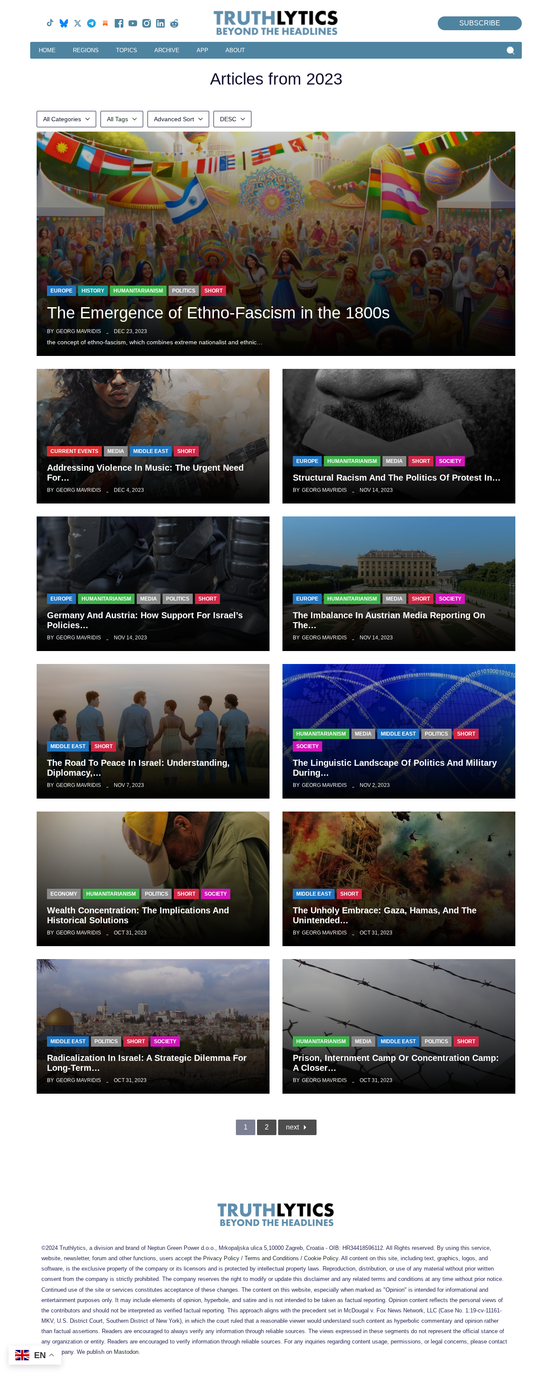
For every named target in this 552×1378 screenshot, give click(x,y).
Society (450, 461)
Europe (61, 291)
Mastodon (126, 1352)
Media (115, 451)
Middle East (150, 451)
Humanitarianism (138, 291)
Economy (63, 894)
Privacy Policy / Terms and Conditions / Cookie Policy (270, 1258)
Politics (183, 291)
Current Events (74, 451)
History (93, 291)
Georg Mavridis (78, 331)
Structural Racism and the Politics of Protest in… (397, 477)
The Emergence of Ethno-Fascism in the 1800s (218, 313)
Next (292, 1127)
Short (213, 291)
